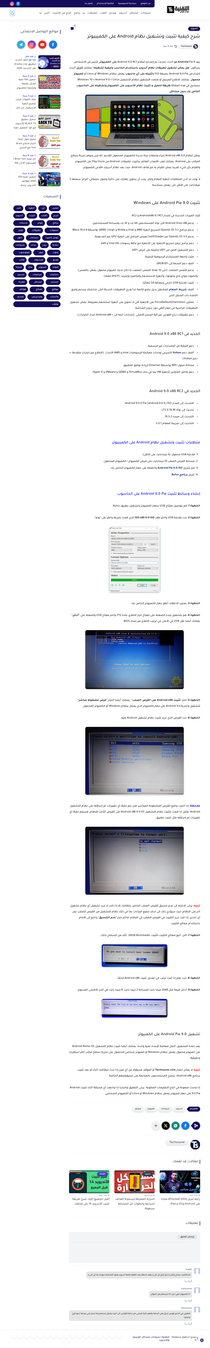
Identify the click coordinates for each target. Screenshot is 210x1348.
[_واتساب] (73, 1335)
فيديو (55, 260)
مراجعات (37, 275)
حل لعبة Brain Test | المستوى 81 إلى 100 (24, 161)
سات (33, 245)
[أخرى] (33, 1335)
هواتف (22, 289)
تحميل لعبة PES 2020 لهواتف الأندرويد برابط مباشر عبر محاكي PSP (26, 182)
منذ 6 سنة (28, 76)
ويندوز (112, 13)
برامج (77, 13)
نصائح (39, 289)
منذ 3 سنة (28, 96)
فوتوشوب (24, 252)
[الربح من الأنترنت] (40, 1335)
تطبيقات (92, 13)
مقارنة (22, 282)
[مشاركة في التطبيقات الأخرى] (156, 1126)
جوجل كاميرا (52, 238)
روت (44, 245)
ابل (43, 208)
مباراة (19, 267)
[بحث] (12, 13)
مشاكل (133, 13)
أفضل (55, 208)
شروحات (146, 13)
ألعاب (103, 13)
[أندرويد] (105, 1335)
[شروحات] (118, 1335)
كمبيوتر (150, 1109)
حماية (55, 245)
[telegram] (21, 45)
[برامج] (46, 1335)
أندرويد (123, 13)
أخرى (47, 13)
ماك (30, 267)
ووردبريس (37, 297)
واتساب (54, 297)
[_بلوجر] (20, 1335)
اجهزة (31, 208)
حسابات (34, 238)
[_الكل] (53, 1335)
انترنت (32, 215)
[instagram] (12, 3)
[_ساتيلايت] (13, 1335)
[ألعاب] (92, 1335)
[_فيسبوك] (79, 1335)
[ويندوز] (99, 1335)
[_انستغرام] (59, 1335)
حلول (19, 238)
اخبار (19, 208)
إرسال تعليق (187, 1237)
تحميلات (54, 230)
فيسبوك (38, 260)
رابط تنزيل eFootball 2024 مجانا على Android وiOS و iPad (180, 1202)
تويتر (20, 230)
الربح (55, 215)
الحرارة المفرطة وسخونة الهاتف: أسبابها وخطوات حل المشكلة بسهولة (135, 1204)
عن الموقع (146, 3)
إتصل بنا (89, 3)
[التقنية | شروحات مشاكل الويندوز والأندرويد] (178, 9)
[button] (185, 1126)
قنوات (55, 267)
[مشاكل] (112, 1335)
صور (41, 252)
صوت (55, 252)
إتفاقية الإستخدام (105, 3)
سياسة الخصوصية (127, 3)
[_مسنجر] (66, 1335)
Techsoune (186, 46)
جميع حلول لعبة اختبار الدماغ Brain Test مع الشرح (26, 143)
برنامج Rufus (180, 474)
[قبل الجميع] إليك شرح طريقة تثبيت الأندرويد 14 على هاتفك (90, 1202)
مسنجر (54, 282)
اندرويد (194, 29)
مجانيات (54, 275)
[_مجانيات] (66, 1342)
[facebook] (18, 3)
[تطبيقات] (86, 1335)
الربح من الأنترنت (61, 13)
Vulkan (177, 352)
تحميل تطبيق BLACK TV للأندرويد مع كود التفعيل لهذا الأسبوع (25, 124)
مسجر (21, 275)
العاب (44, 215)
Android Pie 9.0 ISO (170, 468)
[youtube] (42, 45)
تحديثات (23, 223)
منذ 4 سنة (28, 173)
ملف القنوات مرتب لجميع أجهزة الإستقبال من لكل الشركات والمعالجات (26, 104)
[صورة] (49, 62)
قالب (21, 260)
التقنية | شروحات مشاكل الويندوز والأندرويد (151, 1339)
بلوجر (40, 223)
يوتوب (55, 304)
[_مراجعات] (27, 1335)
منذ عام (29, 56)
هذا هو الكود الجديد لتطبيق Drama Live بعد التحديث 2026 (25, 64)
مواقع (55, 289)
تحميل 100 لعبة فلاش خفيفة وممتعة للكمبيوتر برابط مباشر (26, 85)
